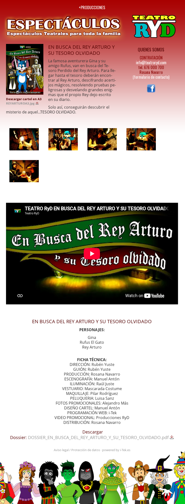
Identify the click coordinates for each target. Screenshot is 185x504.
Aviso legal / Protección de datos (77, 450)
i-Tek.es (125, 450)
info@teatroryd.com (151, 62)
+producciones (92, 7)
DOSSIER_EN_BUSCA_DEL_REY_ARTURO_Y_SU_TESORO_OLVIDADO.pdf (99, 437)
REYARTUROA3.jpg (20, 103)
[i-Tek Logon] (24, 6)
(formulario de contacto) (151, 77)
